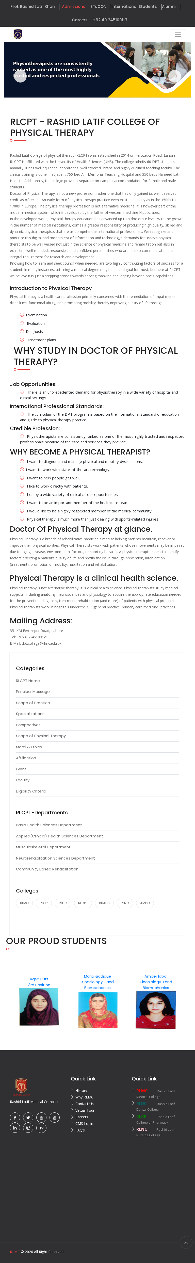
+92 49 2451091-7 (110, 20)
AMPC (145, 903)
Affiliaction (26, 757)
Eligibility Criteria (31, 791)
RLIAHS (104, 903)
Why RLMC (84, 1097)
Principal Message (33, 691)
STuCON (98, 6)
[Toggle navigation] (178, 34)
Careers (80, 20)
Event (21, 769)
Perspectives (28, 724)
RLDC (63, 903)
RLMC (24, 903)
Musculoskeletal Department (43, 847)
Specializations (30, 713)
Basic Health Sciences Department (49, 825)
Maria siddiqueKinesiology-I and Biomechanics (55, 982)
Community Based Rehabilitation (47, 869)
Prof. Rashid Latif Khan (32, 6)
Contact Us (84, 1103)
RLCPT (83, 903)
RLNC (125, 903)
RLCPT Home (28, 680)
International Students (134, 6)
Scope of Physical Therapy (41, 735)
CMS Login (84, 1123)
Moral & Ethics (29, 747)
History (81, 1090)
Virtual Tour (84, 1110)
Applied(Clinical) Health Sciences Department (59, 836)
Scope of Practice (33, 702)
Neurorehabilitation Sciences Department (55, 858)
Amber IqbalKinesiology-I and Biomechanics (113, 982)
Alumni (169, 6)
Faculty (22, 780)
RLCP (44, 903)
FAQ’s (80, 1130)
